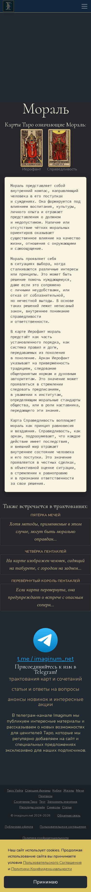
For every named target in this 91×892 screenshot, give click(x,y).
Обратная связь (68, 815)
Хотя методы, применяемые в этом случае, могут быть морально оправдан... (45, 531)
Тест (42, 802)
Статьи (67, 807)
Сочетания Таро (25, 802)
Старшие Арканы (37, 790)
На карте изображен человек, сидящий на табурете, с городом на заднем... (45, 564)
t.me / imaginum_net (45, 659)
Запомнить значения (62, 802)
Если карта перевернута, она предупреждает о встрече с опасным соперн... (45, 597)
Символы (53, 807)
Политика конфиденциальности (46, 838)
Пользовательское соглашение (63, 827)
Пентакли (45, 796)
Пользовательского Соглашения (52, 862)
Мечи (80, 790)
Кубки (56, 790)
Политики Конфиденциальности (41, 869)
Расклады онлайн (32, 807)
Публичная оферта (19, 827)
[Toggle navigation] (84, 6)
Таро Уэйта (15, 790)
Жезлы (68, 790)
